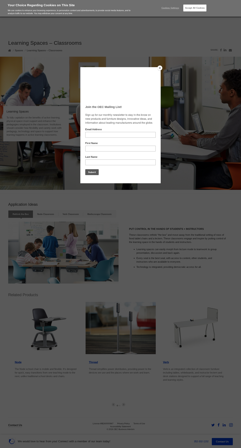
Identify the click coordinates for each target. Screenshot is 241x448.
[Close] (159, 68)
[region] (120, 8)
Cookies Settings (170, 8)
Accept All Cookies (195, 8)
